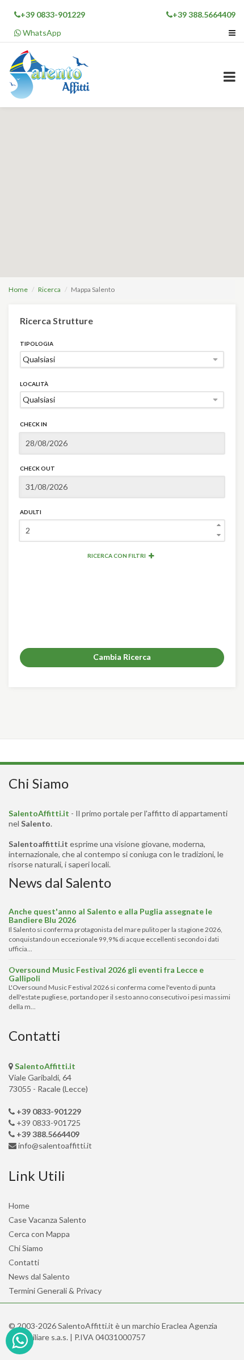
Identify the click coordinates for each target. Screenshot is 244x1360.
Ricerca (49, 289)
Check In (33, 424)
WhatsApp (41, 32)
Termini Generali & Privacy (55, 1290)
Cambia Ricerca (122, 657)
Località (34, 383)
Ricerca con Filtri (116, 555)
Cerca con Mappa (39, 1234)
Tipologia (36, 343)
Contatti (24, 1262)
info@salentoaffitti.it (55, 1145)
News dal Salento (39, 1276)
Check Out (37, 468)
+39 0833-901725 (48, 1123)
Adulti (30, 512)
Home (18, 289)
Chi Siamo (26, 1248)
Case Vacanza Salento (47, 1220)
